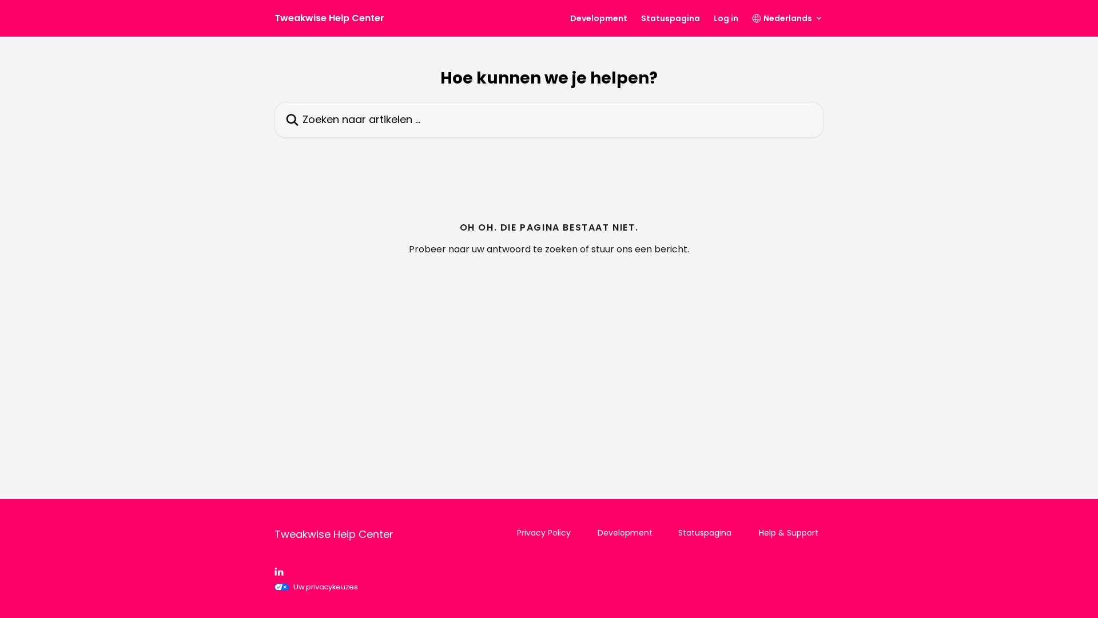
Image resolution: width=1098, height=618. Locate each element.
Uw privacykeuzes (325, 587)
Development (598, 18)
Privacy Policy (544, 532)
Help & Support (788, 532)
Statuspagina (670, 18)
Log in (726, 18)
